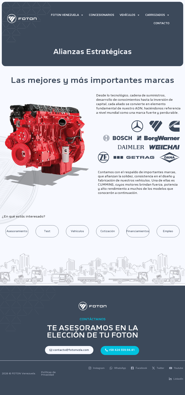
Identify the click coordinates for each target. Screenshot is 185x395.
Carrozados (155, 15)
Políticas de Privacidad (48, 373)
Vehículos (127, 15)
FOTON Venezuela (65, 15)
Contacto (161, 23)
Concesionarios (101, 15)
